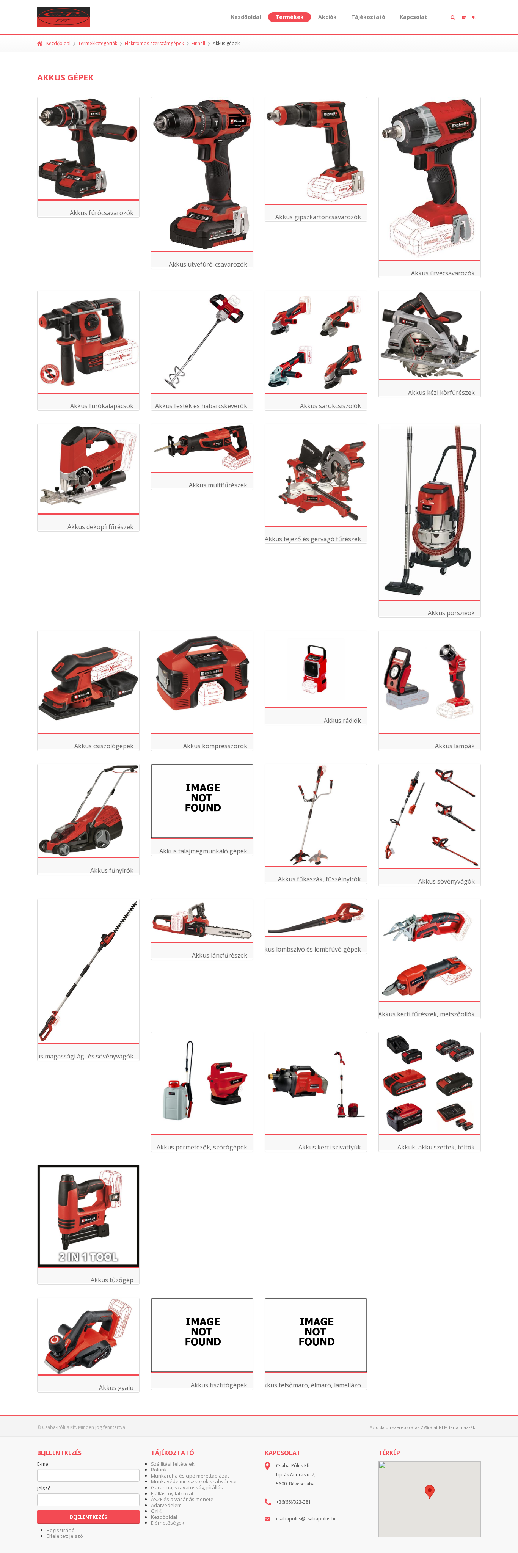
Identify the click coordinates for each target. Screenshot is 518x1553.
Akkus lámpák (455, 746)
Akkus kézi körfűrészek (441, 392)
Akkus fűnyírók (111, 870)
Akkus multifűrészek (218, 485)
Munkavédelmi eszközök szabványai (194, 1481)
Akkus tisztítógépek (219, 1385)
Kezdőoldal (246, 16)
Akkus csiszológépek (103, 746)
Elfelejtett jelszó (65, 1536)
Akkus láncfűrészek (219, 955)
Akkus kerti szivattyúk (329, 1147)
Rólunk (159, 1469)
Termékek (289, 16)
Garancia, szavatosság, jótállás (187, 1487)
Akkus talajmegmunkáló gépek (203, 851)
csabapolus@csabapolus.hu (306, 1518)
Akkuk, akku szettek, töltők (436, 1147)
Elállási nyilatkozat (172, 1493)
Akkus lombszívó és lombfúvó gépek (309, 949)
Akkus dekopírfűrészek (100, 527)
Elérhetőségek (167, 1522)
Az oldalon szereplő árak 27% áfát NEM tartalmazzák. (423, 1427)
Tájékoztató (368, 16)
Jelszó (44, 1488)
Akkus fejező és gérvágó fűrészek (313, 539)
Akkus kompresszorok (215, 746)
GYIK (156, 1510)
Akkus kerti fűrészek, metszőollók (426, 1014)
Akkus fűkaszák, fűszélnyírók (319, 879)
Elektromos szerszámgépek (154, 43)
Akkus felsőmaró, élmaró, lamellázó (310, 1385)
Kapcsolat (413, 16)
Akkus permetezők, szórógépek (202, 1147)
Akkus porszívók (451, 613)
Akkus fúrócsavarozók (101, 213)
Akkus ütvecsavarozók (443, 273)
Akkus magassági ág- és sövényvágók (79, 1056)
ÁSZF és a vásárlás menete (182, 1499)
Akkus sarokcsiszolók (330, 406)
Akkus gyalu (116, 1387)
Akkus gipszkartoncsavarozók (318, 217)
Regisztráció (61, 1530)
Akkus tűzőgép (112, 1280)
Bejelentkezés (88, 1517)
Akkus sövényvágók (446, 881)
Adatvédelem (166, 1505)
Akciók (327, 16)
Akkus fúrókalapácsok (101, 406)
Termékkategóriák (97, 43)
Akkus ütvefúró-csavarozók (208, 264)
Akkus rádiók (342, 720)
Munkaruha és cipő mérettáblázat (190, 1475)
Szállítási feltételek (173, 1463)
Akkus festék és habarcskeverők (201, 406)
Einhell (198, 43)
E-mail (44, 1464)
